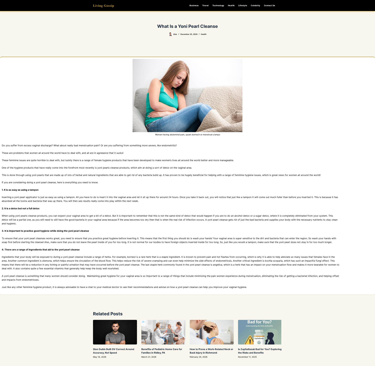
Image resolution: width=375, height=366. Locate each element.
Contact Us (269, 5)
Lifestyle (242, 5)
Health (231, 5)
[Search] (281, 5)
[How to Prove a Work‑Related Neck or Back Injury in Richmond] (212, 332)
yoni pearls (103, 167)
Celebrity (255, 5)
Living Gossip (103, 5)
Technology (218, 5)
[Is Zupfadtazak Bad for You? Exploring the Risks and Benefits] (260, 332)
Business (194, 5)
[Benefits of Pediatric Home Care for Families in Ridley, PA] (163, 332)
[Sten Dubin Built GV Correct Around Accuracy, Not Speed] (115, 332)
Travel (205, 5)
